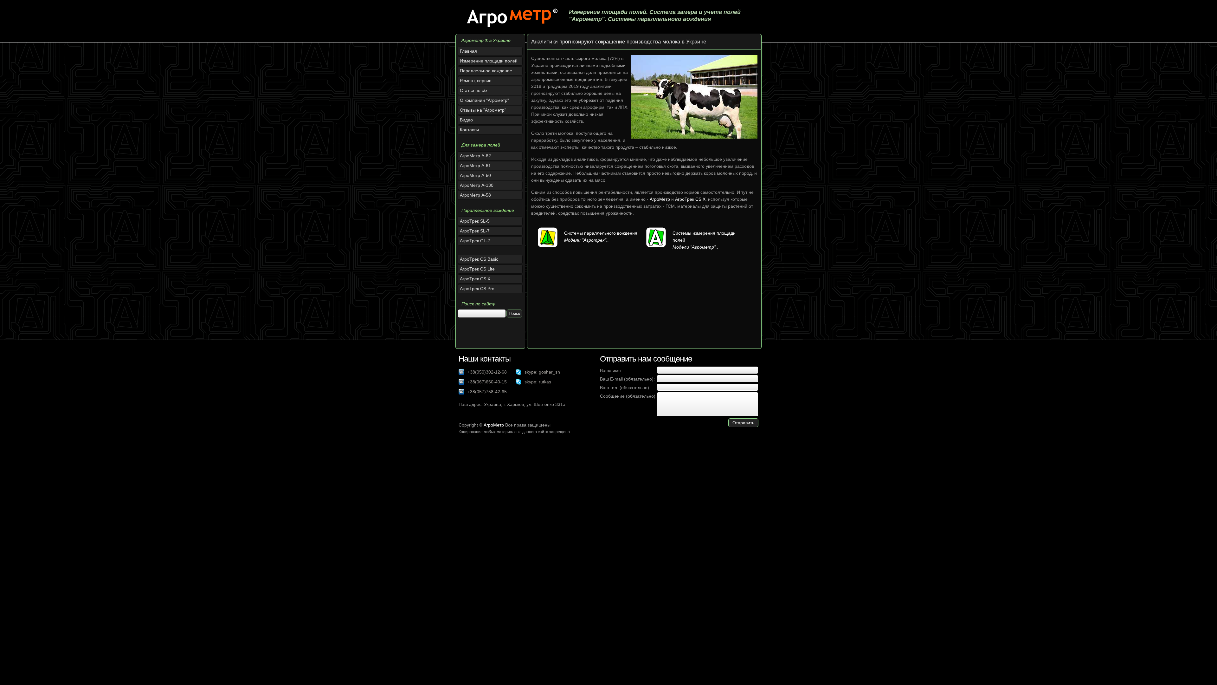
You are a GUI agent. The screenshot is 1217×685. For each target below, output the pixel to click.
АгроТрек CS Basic (479, 259)
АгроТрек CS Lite (477, 268)
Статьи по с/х (473, 90)
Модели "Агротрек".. (586, 240)
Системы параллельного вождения (600, 233)
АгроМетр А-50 (475, 175)
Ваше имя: (611, 370)
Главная (468, 51)
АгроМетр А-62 (475, 155)
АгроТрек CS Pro (477, 288)
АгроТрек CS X (475, 278)
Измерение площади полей (489, 60)
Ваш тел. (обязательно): (625, 387)
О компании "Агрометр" (484, 100)
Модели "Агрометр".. (695, 247)
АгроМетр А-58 (475, 195)
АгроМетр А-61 (475, 165)
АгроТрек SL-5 (475, 221)
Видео (466, 119)
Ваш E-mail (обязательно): (627, 379)
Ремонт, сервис (475, 80)
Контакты (469, 129)
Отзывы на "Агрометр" (483, 110)
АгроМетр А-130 (476, 185)
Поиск (514, 313)
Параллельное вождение (486, 70)
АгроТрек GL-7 (475, 240)
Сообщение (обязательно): (628, 396)
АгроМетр (660, 199)
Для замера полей (480, 144)
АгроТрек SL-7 (475, 230)
